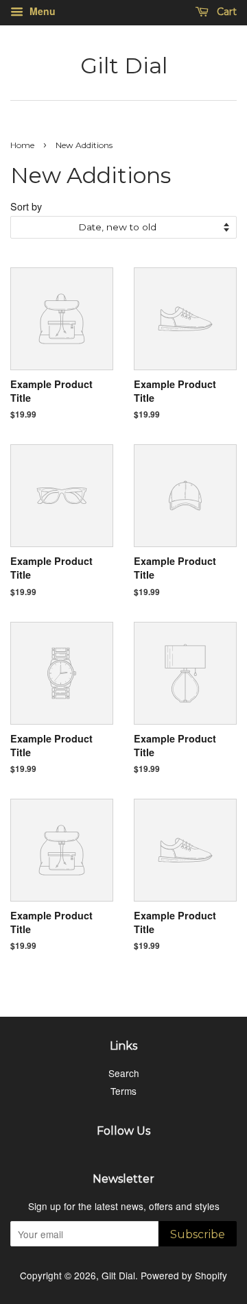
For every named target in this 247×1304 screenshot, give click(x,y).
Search (123, 1073)
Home (22, 145)
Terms (123, 1091)
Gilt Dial (123, 66)
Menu (41, 11)
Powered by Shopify (184, 1275)
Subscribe (197, 1234)
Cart (225, 11)
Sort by (26, 206)
